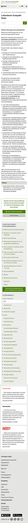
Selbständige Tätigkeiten (10, 345)
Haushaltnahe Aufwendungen (12, 368)
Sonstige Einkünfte (9, 351)
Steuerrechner (5, 462)
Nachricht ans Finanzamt (11, 378)
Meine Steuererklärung (10, 238)
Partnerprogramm (6, 475)
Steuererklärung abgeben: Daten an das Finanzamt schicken (13, 262)
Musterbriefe (4, 465)
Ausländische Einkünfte (10, 358)
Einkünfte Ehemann (9, 318)
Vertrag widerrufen (6, 500)
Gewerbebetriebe (8, 348)
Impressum (7, 281)
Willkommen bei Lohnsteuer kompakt (14, 229)
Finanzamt (10, 173)
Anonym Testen (14, 215)
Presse (5, 284)
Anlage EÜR (7, 308)
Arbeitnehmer (7, 325)
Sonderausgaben (8, 364)
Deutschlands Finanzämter (8, 460)
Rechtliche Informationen (10, 278)
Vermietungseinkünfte (10, 341)
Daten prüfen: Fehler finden (11, 257)
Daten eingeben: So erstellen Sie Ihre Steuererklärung (14, 248)
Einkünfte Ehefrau (8, 321)
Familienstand (8, 305)
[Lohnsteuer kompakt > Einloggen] (26, 6)
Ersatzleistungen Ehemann (11, 328)
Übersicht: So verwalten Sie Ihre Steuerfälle (12, 234)
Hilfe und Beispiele (9, 271)
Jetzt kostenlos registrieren (14, 211)
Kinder (5, 315)
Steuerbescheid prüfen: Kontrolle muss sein (12, 267)
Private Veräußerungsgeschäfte (12, 355)
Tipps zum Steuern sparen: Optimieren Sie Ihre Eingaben (13, 253)
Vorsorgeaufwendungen (10, 361)
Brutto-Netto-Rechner (9, 186)
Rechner (6, 274)
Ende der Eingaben (9, 381)
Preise (3, 495)
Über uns (3, 468)
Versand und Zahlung (7, 497)
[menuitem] (21, 6)
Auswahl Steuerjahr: (7, 298)
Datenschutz (4, 489)
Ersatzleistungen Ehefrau (10, 331)
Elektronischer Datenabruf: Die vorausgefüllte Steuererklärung (13, 242)
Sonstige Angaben (9, 374)
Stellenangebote (5, 477)
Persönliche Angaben (9, 311)
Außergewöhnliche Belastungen (12, 371)
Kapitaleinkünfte (8, 335)
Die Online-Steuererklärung (10, 3)
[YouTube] (22, 519)
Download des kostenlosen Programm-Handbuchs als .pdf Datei (14, 289)
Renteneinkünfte (8, 338)
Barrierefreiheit (5, 492)
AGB (2, 487)
